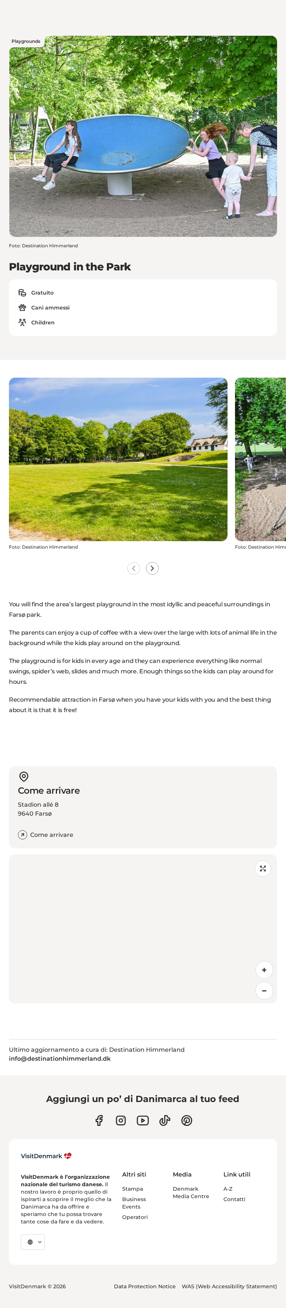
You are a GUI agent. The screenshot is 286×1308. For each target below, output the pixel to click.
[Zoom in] (264, 970)
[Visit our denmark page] (98, 1120)
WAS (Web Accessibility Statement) (229, 1286)
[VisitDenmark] (46, 1156)
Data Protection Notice (145, 1286)
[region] (143, 928)
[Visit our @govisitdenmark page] (164, 1120)
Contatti (234, 1199)
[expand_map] (263, 868)
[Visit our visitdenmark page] (142, 1120)
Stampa (132, 1188)
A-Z (227, 1188)
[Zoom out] (264, 991)
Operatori (135, 1217)
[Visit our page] (120, 1120)
